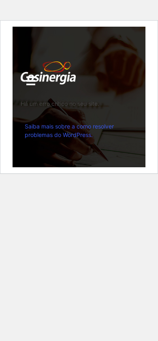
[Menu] (31, 80)
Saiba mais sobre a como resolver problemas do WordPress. (69, 130)
